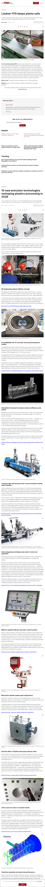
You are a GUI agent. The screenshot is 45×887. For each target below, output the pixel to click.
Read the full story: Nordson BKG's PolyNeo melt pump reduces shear (18, 775)
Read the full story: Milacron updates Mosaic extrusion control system (18, 652)
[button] (2, 3)
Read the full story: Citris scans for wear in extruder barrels (16, 831)
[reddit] (24, 26)
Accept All (22, 884)
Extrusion (3, 186)
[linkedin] (20, 26)
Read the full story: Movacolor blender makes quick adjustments (17, 712)
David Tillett (4, 22)
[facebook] (18, 26)
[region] (22, 883)
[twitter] (22, 26)
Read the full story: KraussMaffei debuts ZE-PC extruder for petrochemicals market (22, 370)
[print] (43, 26)
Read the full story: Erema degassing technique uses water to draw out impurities (21, 585)
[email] (26, 26)
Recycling (3, 9)
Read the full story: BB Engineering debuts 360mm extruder (16, 306)
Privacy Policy (39, 881)
